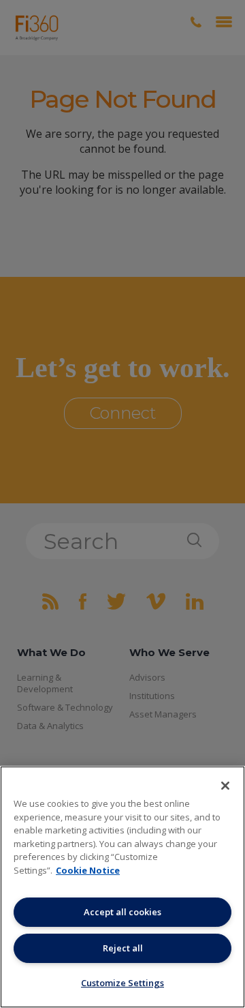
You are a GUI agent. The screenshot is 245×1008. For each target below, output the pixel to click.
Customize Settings (122, 983)
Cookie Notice (88, 870)
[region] (122, 887)
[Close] (225, 786)
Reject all (123, 948)
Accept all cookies (122, 912)
